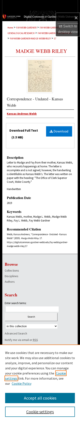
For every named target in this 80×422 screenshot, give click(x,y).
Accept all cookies (40, 398)
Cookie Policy (21, 383)
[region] (40, 383)
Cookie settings (40, 411)
